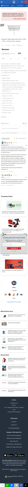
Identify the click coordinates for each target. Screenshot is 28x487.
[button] (14, 238)
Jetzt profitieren (14, 248)
